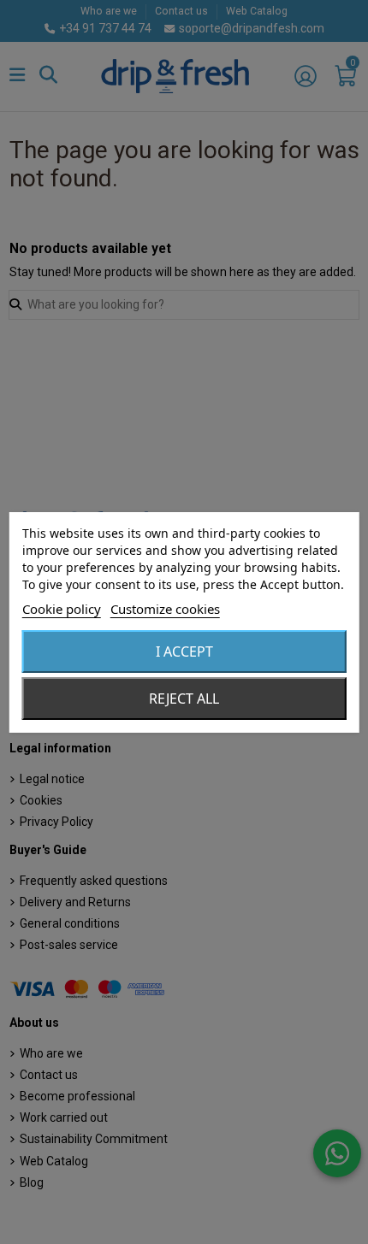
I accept (184, 651)
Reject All (184, 698)
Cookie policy (61, 608)
